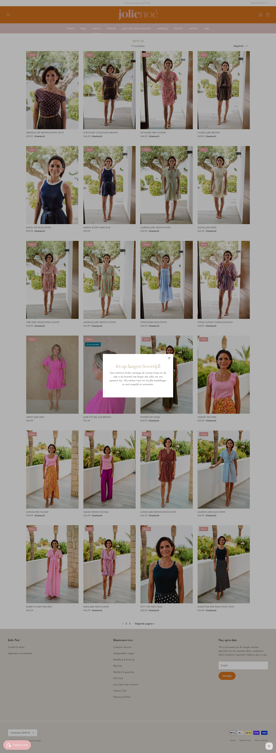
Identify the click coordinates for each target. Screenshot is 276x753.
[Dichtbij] (169, 357)
